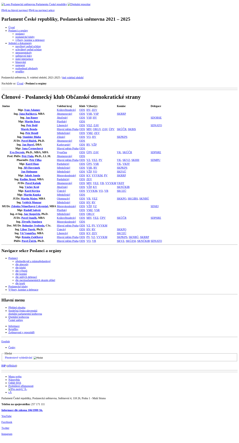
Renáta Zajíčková (32, 237)
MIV (89, 129)
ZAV (96, 125)
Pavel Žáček (29, 240)
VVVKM (97, 175)
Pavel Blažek (29, 140)
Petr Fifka (35, 160)
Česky (11, 347)
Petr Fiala (27, 156)
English (5, 341)
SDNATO (156, 125)
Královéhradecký (66, 109)
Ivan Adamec (32, 109)
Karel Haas (32, 163)
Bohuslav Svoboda (33, 225)
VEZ (89, 125)
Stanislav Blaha (32, 136)
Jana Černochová (32, 148)
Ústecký (61, 190)
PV (100, 160)
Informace (14, 326)
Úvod (11, 27)
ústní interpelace (24, 58)
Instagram (6, 433)
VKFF (126, 163)
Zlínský (61, 136)
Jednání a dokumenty (20, 43)
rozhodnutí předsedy (26, 68)
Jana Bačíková (28, 113)
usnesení (20, 65)
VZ (88, 160)
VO (88, 136)
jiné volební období (72, 77)
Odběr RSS (14, 382)
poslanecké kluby (25, 36)
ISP (3, 365)
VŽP (94, 144)
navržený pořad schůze (28, 46)
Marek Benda (29, 129)
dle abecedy (22, 264)
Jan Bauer (32, 117)
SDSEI (155, 206)
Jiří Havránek (31, 167)
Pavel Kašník (33, 183)
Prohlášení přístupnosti (20, 385)
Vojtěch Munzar (31, 202)
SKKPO (121, 198)
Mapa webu (15, 376)
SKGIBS (133, 198)
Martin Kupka (32, 194)
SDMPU (155, 160)
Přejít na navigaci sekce (42, 10)
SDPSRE (156, 152)
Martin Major (29, 198)
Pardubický (63, 163)
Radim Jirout (28, 179)
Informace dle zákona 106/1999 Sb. (22, 410)
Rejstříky (13, 329)
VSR (89, 113)
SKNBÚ (144, 198)
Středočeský (63, 133)
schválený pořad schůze (28, 49)
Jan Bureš (28, 144)
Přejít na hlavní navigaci (14, 10)
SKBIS (132, 129)
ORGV (97, 129)
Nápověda (14, 379)
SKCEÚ (121, 190)
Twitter (5, 428)
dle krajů (20, 283)
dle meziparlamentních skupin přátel (35, 280)
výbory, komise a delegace (30, 40)
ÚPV (112, 129)
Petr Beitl (31, 125)
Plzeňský (62, 121)
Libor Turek (27, 229)
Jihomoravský (64, 113)
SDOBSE (156, 117)
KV (88, 175)
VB (102, 183)
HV (88, 109)
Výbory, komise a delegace (23, 289)
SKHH (135, 160)
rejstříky (19, 71)
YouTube (6, 416)
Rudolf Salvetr (32, 210)
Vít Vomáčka (28, 233)
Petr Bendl (31, 133)
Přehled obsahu (16, 307)
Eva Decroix (17, 152)
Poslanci (13, 258)
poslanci (19, 33)
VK (119, 152)
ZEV (94, 109)
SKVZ (126, 160)
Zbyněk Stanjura (32, 221)
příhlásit (11, 365)
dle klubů (20, 267)
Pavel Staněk (29, 217)
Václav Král (32, 187)
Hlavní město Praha (68, 129)
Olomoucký (63, 198)
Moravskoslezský (66, 175)
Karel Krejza (32, 190)
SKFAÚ (121, 171)
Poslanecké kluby (18, 286)
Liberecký (62, 125)
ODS (82, 109)
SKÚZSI (131, 240)
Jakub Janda (32, 175)
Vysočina (62, 152)
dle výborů (21, 270)
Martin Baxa (32, 121)
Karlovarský (64, 144)
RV (88, 144)
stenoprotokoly (23, 52)
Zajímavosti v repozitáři (21, 332)
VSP (96, 113)
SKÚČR (121, 129)
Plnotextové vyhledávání (18, 357)
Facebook (6, 422)
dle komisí (21, 273)
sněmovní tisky (23, 55)
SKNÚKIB (123, 187)
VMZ (89, 133)
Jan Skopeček (32, 213)
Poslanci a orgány (18, 30)
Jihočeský (62, 117)
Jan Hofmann (29, 171)
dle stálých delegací (26, 277)
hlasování (20, 62)
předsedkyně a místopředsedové (33, 261)
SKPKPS (122, 136)
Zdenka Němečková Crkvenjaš (29, 206)
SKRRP (121, 113)
